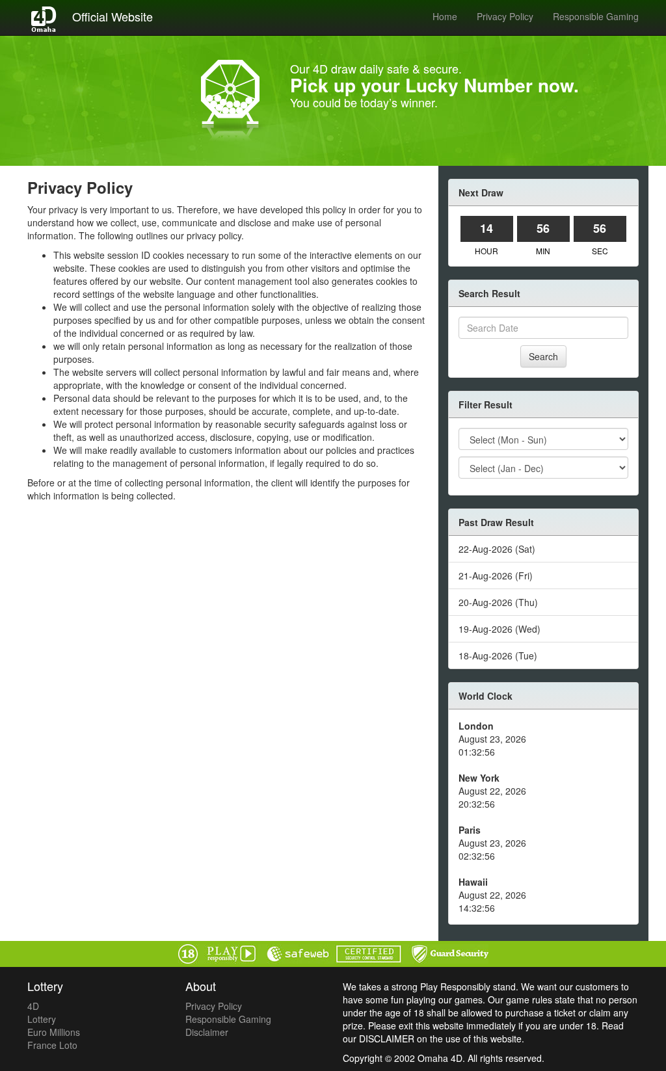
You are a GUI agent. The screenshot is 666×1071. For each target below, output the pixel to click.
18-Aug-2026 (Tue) (498, 655)
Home (445, 16)
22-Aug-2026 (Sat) (497, 548)
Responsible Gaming (596, 16)
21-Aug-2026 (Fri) (496, 575)
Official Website (112, 16)
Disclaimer (206, 1031)
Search (543, 356)
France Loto (52, 1044)
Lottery (41, 1018)
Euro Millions (53, 1031)
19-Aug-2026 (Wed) (499, 628)
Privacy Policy (505, 16)
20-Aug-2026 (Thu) (498, 602)
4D (33, 1005)
